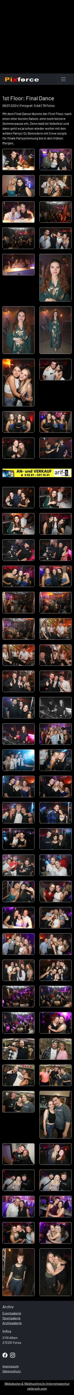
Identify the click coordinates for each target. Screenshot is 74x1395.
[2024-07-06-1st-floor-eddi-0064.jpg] (55, 1075)
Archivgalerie (12, 1323)
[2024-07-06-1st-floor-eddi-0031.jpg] (18, 655)
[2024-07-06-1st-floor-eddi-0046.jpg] (55, 838)
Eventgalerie (11, 1313)
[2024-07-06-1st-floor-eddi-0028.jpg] (55, 602)
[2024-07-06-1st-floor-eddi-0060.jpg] (55, 1022)
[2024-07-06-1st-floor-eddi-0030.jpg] (55, 628)
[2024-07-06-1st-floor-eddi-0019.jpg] (18, 497)
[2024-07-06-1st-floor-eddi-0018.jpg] (55, 448)
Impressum (10, 1366)
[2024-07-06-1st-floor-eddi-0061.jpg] (18, 1049)
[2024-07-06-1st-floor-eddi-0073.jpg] (18, 1232)
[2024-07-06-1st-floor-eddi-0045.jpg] (18, 838)
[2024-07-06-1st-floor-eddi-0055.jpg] (18, 970)
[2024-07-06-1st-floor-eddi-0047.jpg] (18, 865)
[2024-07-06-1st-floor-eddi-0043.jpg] (18, 812)
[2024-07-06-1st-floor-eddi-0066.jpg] (55, 1114)
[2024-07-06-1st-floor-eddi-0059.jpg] (18, 1022)
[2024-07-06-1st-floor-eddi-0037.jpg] (18, 734)
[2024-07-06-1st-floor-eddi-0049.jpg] (18, 891)
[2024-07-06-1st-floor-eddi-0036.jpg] (55, 707)
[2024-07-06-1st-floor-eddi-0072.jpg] (55, 1206)
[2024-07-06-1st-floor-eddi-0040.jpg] (55, 760)
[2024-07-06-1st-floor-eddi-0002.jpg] (55, 159)
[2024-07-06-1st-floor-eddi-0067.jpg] (18, 1154)
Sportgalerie (11, 1318)
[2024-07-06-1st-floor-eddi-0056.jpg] (55, 970)
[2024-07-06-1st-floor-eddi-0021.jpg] (18, 523)
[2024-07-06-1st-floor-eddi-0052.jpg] (55, 917)
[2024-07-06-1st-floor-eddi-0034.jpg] (55, 681)
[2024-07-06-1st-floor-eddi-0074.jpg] (55, 1232)
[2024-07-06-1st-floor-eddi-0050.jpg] (55, 891)
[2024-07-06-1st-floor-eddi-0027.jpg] (18, 602)
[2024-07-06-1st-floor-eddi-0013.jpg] (18, 382)
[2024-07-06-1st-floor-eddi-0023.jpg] (18, 550)
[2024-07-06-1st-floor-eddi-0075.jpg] (18, 1272)
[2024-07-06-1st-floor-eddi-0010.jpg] (55, 277)
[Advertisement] (37, 36)
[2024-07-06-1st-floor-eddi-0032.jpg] (55, 655)
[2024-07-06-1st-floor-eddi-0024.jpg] (55, 550)
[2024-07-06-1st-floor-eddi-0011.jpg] (18, 330)
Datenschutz (11, 1371)
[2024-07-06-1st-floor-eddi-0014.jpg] (55, 369)
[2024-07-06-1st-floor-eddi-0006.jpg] (55, 212)
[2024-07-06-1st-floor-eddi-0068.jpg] (55, 1154)
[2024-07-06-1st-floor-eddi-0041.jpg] (18, 786)
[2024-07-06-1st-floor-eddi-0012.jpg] (55, 330)
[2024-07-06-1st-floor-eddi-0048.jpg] (55, 865)
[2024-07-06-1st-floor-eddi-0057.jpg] (18, 996)
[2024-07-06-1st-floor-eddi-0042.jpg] (55, 786)
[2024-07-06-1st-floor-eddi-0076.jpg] (55, 1272)
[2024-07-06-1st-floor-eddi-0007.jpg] (18, 238)
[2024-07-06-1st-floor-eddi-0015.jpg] (18, 421)
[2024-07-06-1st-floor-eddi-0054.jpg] (55, 944)
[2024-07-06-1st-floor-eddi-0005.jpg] (18, 212)
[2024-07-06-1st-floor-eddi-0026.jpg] (55, 576)
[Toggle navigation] (63, 79)
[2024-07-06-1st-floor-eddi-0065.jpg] (18, 1101)
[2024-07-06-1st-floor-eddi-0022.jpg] (55, 523)
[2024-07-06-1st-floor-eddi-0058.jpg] (55, 996)
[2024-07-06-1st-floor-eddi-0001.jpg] (18, 159)
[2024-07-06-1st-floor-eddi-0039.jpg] (18, 760)
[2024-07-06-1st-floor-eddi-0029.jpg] (18, 628)
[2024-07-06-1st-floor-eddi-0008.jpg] (55, 238)
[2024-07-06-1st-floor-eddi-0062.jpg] (55, 1049)
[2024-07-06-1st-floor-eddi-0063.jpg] (18, 1075)
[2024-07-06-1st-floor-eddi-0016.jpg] (55, 421)
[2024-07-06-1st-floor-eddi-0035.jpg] (18, 707)
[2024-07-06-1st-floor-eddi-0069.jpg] (18, 1180)
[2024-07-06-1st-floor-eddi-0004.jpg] (55, 185)
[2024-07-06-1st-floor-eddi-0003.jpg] (18, 185)
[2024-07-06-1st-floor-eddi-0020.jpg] (55, 497)
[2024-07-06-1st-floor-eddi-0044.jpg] (55, 812)
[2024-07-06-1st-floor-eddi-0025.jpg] (18, 576)
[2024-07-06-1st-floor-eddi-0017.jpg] (18, 448)
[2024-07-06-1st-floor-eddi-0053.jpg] (18, 944)
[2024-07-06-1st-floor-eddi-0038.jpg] (55, 734)
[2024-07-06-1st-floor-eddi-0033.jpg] (18, 681)
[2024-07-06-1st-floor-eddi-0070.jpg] (55, 1180)
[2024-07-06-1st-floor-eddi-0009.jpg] (18, 264)
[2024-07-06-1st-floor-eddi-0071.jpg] (18, 1206)
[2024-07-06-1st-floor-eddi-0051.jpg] (18, 917)
